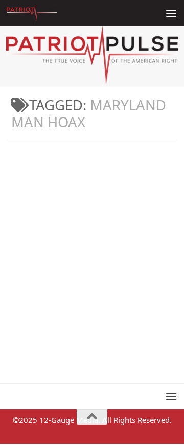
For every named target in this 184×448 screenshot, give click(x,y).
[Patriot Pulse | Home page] (40, 12)
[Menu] (171, 13)
